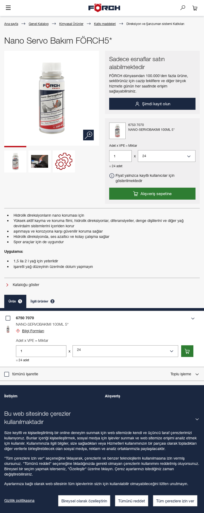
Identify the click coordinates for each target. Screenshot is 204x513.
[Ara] (185, 7)
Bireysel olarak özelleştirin (84, 500)
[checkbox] (8, 318)
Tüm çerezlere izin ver (175, 500)
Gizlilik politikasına (19, 500)
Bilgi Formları (33, 331)
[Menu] (8, 8)
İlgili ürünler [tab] (42, 301)
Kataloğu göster (25, 284)
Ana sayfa (11, 24)
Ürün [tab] (14, 301)
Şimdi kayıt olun (155, 103)
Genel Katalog (39, 24)
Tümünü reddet (131, 500)
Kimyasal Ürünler (71, 24)
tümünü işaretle (25, 374)
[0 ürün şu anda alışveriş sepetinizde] (195, 8)
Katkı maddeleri (105, 24)
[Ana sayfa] (104, 8)
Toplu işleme (181, 374)
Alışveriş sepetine (155, 193)
